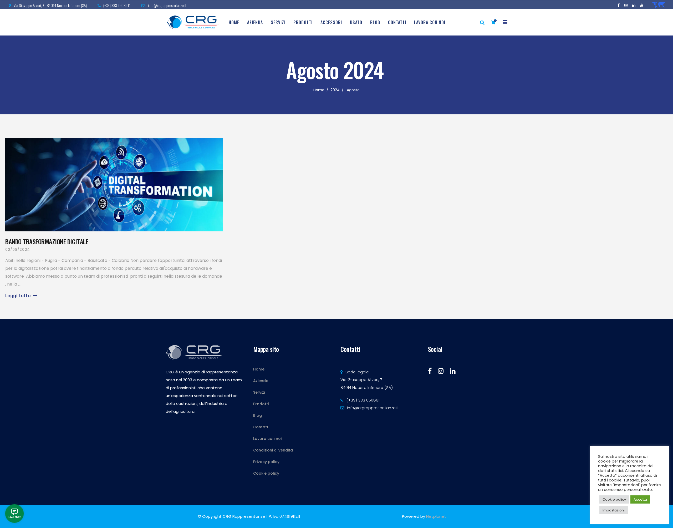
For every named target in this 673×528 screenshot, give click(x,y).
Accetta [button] (640, 499)
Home (318, 90)
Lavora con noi (267, 438)
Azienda (260, 380)
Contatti (261, 427)
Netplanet (436, 516)
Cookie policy (266, 473)
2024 (335, 90)
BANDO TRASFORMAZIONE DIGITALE (46, 241)
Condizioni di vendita (273, 450)
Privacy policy (266, 461)
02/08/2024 (17, 249)
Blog (257, 415)
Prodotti (261, 404)
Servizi (259, 392)
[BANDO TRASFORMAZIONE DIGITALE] (114, 184)
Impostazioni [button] (614, 510)
